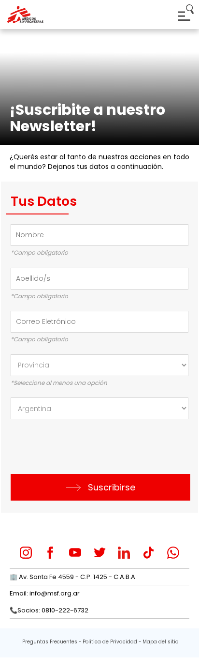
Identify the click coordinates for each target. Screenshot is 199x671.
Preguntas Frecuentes (49, 641)
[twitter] (100, 553)
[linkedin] (124, 553)
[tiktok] (148, 553)
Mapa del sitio (160, 641)
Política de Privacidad (110, 641)
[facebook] (50, 553)
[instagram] (26, 553)
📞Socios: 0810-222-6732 (49, 610)
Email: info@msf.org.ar (45, 593)
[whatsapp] (173, 553)
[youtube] (75, 553)
